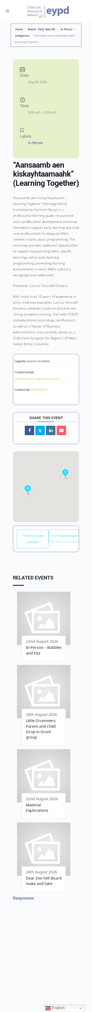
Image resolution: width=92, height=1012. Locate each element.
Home (19, 29)
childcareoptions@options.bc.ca (36, 379)
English (58, 1008)
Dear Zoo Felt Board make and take (44, 881)
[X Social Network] (40, 430)
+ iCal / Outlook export (64, 536)
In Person (67, 29)
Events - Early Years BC (41, 29)
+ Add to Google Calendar (32, 539)
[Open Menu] (7, 10)
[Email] (61, 430)
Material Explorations (37, 807)
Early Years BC (48, 12)
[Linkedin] (50, 430)
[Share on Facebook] (29, 430)
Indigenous (22, 35)
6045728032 (39, 389)
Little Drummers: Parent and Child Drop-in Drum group (41, 729)
